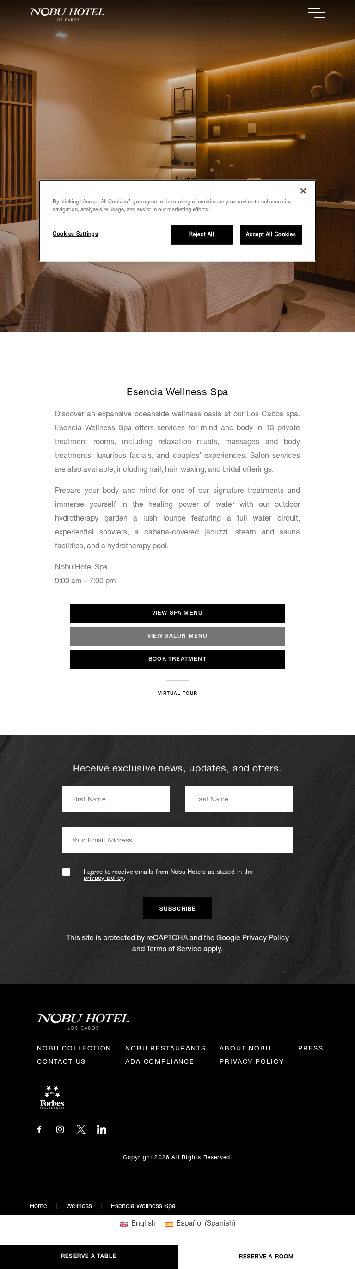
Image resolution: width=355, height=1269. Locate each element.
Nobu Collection (74, 1049)
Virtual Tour (177, 694)
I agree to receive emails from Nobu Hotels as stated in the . (168, 876)
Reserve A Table (88, 1256)
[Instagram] (60, 1129)
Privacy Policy (265, 939)
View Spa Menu (177, 613)
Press (311, 1049)
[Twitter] (81, 1129)
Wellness (79, 1207)
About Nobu (245, 1049)
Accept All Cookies (271, 234)
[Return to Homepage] (104, 14)
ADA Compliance (159, 1062)
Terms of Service (174, 950)
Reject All (201, 234)
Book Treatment (177, 659)
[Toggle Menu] (316, 13)
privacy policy (104, 879)
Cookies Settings (75, 234)
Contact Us (61, 1062)
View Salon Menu (177, 636)
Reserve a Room (266, 1257)
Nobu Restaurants (165, 1049)
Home (38, 1207)
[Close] (303, 191)
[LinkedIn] (101, 1129)
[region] (177, 221)
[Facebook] (39, 1129)
